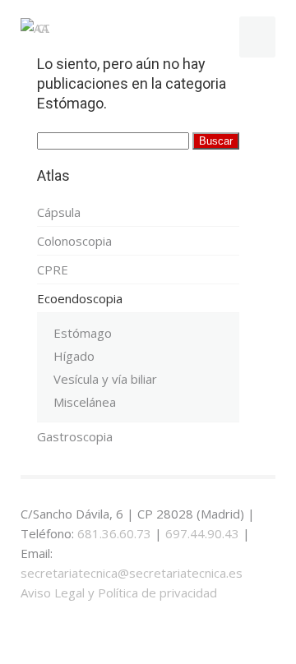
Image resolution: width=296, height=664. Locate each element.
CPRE (52, 269)
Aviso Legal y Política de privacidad (119, 592)
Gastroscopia (75, 436)
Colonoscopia (74, 241)
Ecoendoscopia (80, 298)
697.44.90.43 (202, 533)
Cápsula (59, 212)
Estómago (82, 333)
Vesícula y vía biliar (105, 379)
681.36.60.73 (114, 533)
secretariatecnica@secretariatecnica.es (132, 573)
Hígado (74, 356)
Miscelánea (84, 402)
